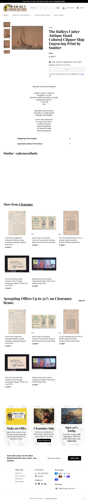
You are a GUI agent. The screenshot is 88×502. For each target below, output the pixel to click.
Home (51, 27)
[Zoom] (27, 37)
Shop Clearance (44, 440)
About (6, 15)
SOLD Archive (20, 476)
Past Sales (59, 15)
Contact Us (19, 479)
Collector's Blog (42, 15)
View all (82, 300)
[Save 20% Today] (71, 416)
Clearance (26, 204)
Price (51, 53)
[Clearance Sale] (44, 416)
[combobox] (44, 8)
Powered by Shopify (51, 498)
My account (19, 481)
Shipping (51, 65)
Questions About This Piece (29, 144)
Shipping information (27, 138)
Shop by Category (21, 15)
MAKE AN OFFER (60, 1)
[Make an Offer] (16, 416)
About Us (18, 473)
